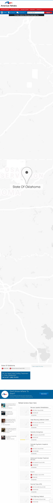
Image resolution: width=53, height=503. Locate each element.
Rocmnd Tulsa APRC (36, 484)
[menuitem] (5, 9)
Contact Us (39, 9)
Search (48, 12)
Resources (32, 9)
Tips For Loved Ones (15, 9)
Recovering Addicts (6, 424)
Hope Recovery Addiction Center (39, 419)
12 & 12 (32, 472)
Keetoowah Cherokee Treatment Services (39, 458)
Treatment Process (5, 9)
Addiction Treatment (10, 438)
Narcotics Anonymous (36, 432)
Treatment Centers (24, 9)
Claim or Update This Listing (37, 366)
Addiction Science (6, 432)
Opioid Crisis (5, 415)
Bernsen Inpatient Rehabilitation (39, 407)
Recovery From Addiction (7, 408)
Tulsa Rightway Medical (37, 496)
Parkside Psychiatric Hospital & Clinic (39, 445)
